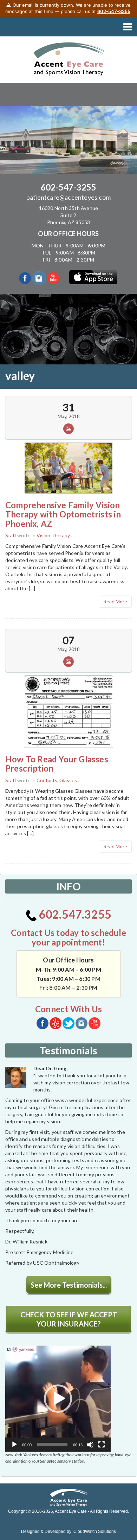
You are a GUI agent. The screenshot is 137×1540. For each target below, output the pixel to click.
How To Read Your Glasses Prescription (56, 763)
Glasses (68, 780)
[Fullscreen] (101, 1444)
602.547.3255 (74, 914)
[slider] (52, 1444)
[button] (58, 1398)
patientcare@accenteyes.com (68, 197)
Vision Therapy (53, 535)
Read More (115, 601)
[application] (58, 1399)
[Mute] (90, 1444)
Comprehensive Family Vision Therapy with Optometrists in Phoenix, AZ (63, 514)
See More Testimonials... (69, 1285)
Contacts (47, 780)
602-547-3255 (68, 187)
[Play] (14, 1444)
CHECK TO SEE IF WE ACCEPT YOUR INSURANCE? (68, 1319)
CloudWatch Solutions (94, 1531)
